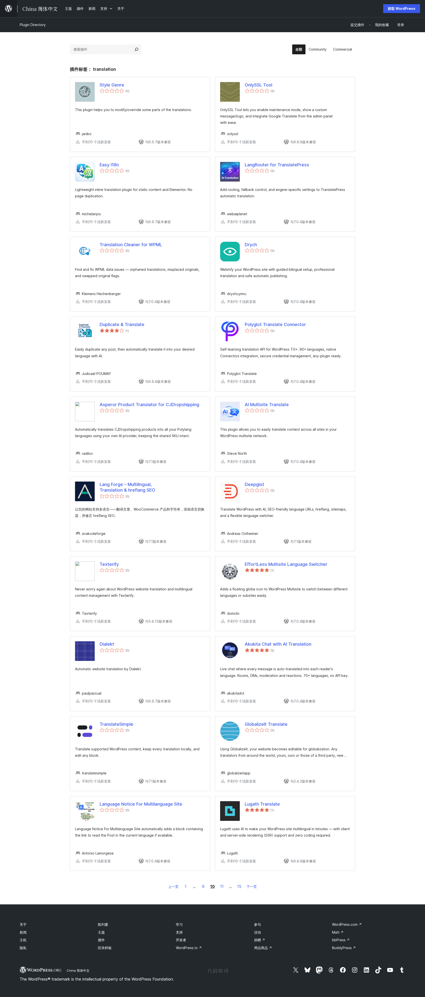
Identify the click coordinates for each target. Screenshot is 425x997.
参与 (257, 924)
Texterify (109, 564)
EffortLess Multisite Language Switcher (286, 564)
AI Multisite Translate (267, 404)
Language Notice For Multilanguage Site (141, 804)
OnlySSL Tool (258, 84)
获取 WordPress (401, 8)
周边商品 (263, 948)
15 (239, 886)
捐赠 (259, 940)
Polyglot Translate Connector (275, 324)
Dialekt (107, 644)
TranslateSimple (116, 724)
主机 (23, 940)
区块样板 (105, 948)
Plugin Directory (33, 25)
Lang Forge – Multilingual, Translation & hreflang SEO (127, 487)
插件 (101, 940)
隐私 (23, 948)
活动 (257, 932)
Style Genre (112, 84)
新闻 (23, 932)
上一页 (173, 886)
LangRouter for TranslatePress (277, 164)
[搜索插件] (136, 49)
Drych (251, 244)
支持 (179, 932)
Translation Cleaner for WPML (131, 244)
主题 (101, 932)
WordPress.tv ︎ (189, 948)
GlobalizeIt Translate (266, 724)
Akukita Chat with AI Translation (278, 644)
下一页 (251, 886)
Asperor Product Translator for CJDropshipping (149, 404)
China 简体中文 (78, 970)
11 (222, 886)
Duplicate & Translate (122, 324)
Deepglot (254, 484)
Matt (338, 932)
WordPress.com (347, 924)
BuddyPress (344, 948)
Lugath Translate (262, 804)
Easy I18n (109, 164)
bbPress (341, 940)
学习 (179, 924)
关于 (23, 924)
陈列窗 (103, 924)
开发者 (181, 940)
